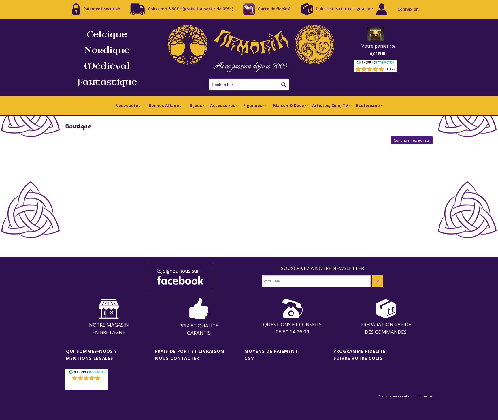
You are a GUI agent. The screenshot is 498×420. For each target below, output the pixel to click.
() (86, 385)
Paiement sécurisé (101, 8)
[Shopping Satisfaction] (375, 63)
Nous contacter (177, 358)
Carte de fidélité (274, 8)
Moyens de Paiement (271, 351)
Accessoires (222, 105)
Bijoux (196, 105)
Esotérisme (368, 105)
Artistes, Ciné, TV (330, 105)
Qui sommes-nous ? (91, 351)
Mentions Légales (89, 358)
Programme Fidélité (359, 351)
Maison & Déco (288, 105)
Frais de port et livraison (189, 351)
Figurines (252, 105)
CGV (249, 358)
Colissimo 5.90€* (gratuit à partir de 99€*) (190, 8)
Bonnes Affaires (165, 105)
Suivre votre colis (358, 358)
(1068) (390, 69)
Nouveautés (128, 105)
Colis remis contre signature (344, 8)
